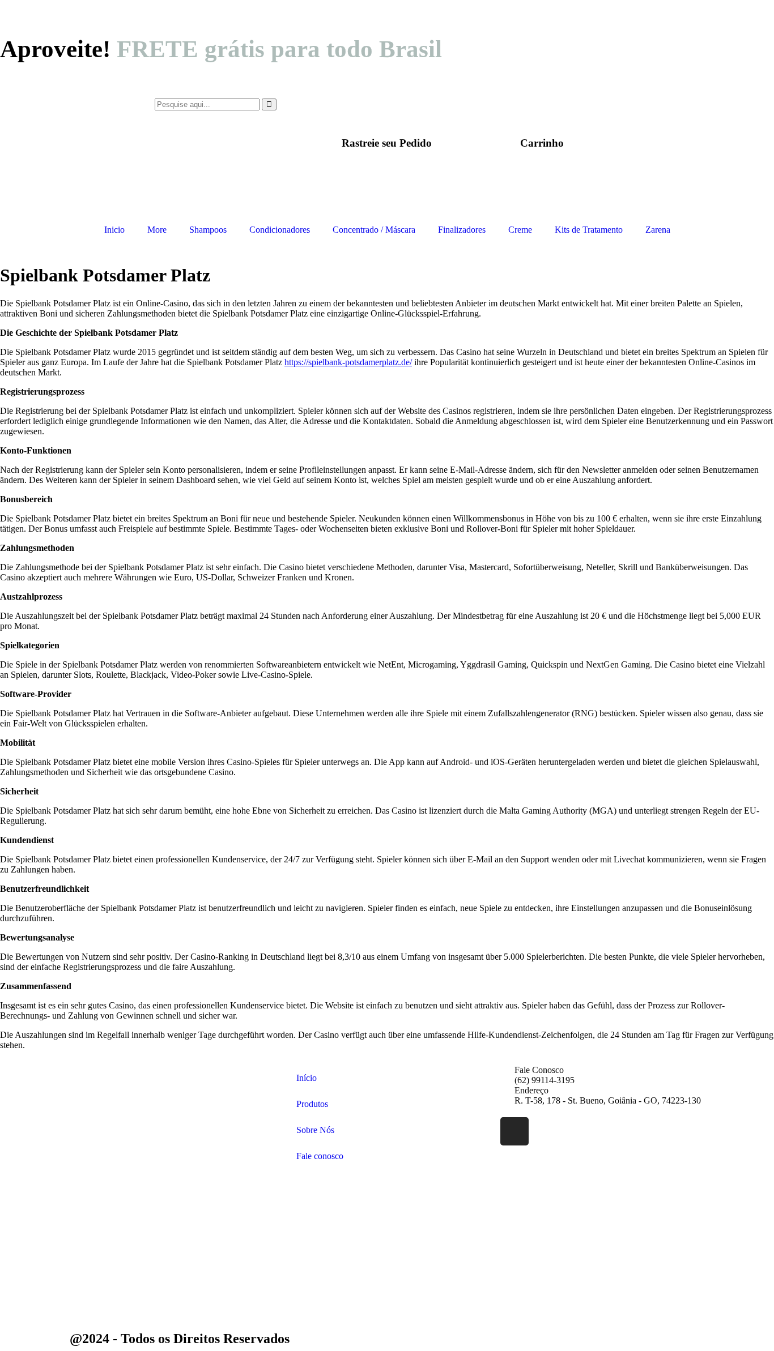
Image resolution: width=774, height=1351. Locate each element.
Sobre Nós (315, 1130)
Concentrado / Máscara (374, 229)
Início (306, 1078)
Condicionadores (279, 229)
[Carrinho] (542, 113)
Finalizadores (462, 229)
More (157, 229)
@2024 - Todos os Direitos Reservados (180, 1338)
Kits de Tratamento (589, 229)
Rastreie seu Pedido (387, 143)
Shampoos (208, 229)
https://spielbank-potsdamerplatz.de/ (348, 362)
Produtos (312, 1104)
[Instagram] (514, 1131)
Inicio (114, 229)
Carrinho (542, 143)
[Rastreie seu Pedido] (387, 113)
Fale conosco (319, 1156)
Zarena (657, 229)
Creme (520, 229)
